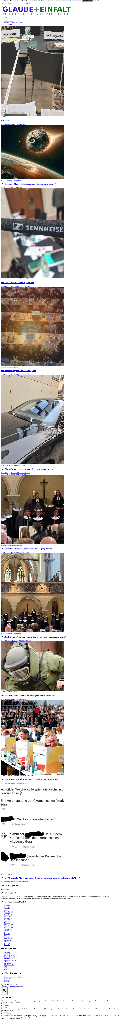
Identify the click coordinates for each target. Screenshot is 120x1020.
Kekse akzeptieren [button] (87, 0)
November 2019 (8, 918)
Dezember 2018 (8, 924)
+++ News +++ (8, 21)
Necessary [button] (3, 1004)
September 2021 (8, 913)
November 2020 (8, 915)
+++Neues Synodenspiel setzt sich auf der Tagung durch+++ (28, 549)
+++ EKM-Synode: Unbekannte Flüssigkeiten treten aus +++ (28, 695)
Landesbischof (19, 474)
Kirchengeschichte (9, 963)
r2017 (5, 966)
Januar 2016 (7, 940)
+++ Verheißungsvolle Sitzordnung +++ (18, 370)
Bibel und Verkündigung (11, 957)
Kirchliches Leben (12, 180)
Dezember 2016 (8, 927)
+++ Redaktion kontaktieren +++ (13, 22)
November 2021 (8, 912)
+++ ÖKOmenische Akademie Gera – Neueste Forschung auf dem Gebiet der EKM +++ (40, 878)
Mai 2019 (7, 919)
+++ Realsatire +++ (9, 24)
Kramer (13, 474)
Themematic (20, 986)
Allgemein (4, 116)
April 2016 (7, 935)
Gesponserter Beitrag (10, 960)
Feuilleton (9, 691)
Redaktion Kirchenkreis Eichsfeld (20, 286)
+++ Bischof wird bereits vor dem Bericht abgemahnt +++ (27, 469)
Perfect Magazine (10, 986)
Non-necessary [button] (5, 1012)
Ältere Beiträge (5, 889)
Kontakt (6, 981)
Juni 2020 (7, 916)
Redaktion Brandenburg (21, 699)
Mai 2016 (7, 934)
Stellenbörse (17, 465)
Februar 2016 (8, 938)
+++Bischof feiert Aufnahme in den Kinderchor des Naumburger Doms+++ (35, 637)
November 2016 (8, 929)
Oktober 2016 (8, 930)
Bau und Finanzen (9, 955)
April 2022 (7, 910)
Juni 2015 (7, 943)
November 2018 (8, 926)
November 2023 (8, 908)
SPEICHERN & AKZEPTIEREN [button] (10, 1018)
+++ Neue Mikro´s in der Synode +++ (17, 282)
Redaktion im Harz (20, 124)
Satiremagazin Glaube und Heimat (13, 977)
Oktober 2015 (8, 941)
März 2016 (7, 937)
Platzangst (5, 120)
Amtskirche (10, 279)
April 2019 (7, 921)
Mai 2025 (7, 907)
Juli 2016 (6, 932)
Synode (19, 180)
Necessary (6, 1005)
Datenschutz (7, 978)
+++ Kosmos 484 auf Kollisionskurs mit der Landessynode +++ (29, 184)
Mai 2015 (7, 945)
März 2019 (7, 923)
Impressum (7, 980)
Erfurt (9, 474)
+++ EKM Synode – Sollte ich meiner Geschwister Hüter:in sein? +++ (32, 779)
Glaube (6, 961)
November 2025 (8, 905)
